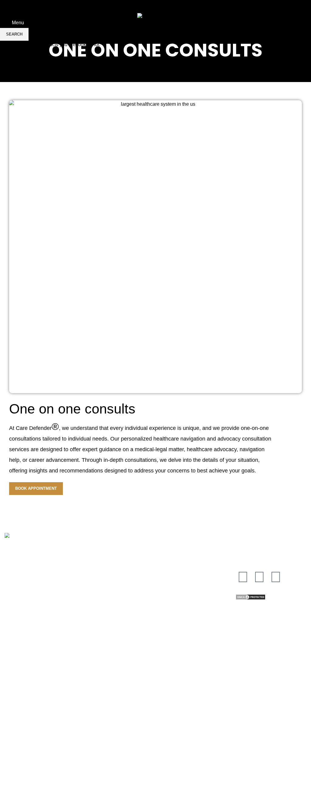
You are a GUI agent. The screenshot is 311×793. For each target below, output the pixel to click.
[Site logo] (155, 16)
